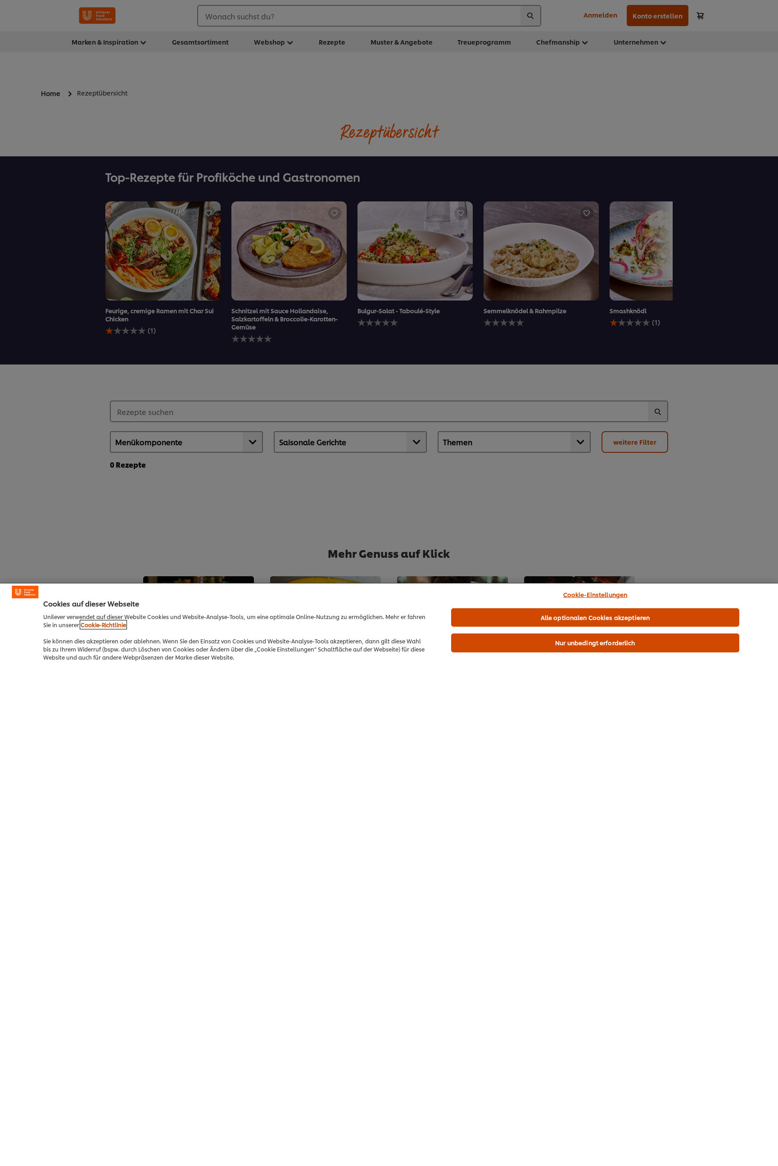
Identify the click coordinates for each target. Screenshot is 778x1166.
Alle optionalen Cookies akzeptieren (595, 617)
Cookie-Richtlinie (103, 625)
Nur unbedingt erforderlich (595, 642)
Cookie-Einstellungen (595, 594)
